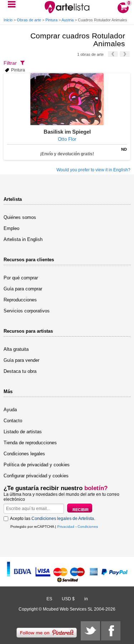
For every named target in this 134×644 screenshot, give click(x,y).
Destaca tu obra (20, 371)
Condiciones (88, 526)
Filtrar (10, 63)
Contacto (13, 420)
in (86, 598)
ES (49, 598)
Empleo (11, 228)
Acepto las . (52, 518)
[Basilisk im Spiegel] (67, 99)
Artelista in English (23, 239)
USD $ (68, 598)
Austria (67, 20)
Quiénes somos (20, 217)
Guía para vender (21, 360)
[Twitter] (90, 630)
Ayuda (10, 409)
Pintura (51, 20)
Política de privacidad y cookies (37, 464)
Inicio (8, 20)
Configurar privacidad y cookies (36, 475)
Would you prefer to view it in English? (93, 169)
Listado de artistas (23, 431)
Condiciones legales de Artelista (62, 518)
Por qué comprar (21, 277)
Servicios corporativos (27, 310)
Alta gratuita (16, 349)
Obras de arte (29, 20)
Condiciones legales (24, 453)
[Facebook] (110, 630)
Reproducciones (20, 299)
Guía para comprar (23, 288)
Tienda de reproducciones (30, 442)
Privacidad (65, 526)
